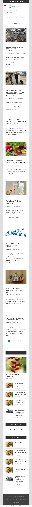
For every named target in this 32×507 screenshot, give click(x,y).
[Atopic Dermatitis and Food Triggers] (9, 400)
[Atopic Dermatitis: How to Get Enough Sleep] (9, 383)
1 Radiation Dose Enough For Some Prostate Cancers (16, 120)
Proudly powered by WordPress (16, 505)
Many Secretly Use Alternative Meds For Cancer (13, 245)
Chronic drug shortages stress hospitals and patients (15, 49)
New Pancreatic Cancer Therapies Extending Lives (15, 319)
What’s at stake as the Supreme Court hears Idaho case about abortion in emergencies (20, 412)
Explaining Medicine (6, 505)
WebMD (9, 123)
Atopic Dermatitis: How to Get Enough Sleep (20, 385)
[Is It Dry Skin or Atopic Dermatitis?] (16, 357)
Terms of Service (12, 496)
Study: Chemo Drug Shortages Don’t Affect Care (14, 290)
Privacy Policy (20, 496)
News (7, 44)
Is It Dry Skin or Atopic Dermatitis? (13, 375)
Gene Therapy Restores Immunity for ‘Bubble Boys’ (15, 161)
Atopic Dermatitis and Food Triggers (20, 401)
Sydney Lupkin (10, 53)
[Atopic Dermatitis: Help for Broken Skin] (9, 392)
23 (20, 341)
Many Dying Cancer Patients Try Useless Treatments (13, 201)
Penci (8, 165)
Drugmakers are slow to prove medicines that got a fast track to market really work (16, 93)
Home (5, 11)
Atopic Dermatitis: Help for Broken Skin (20, 393)
